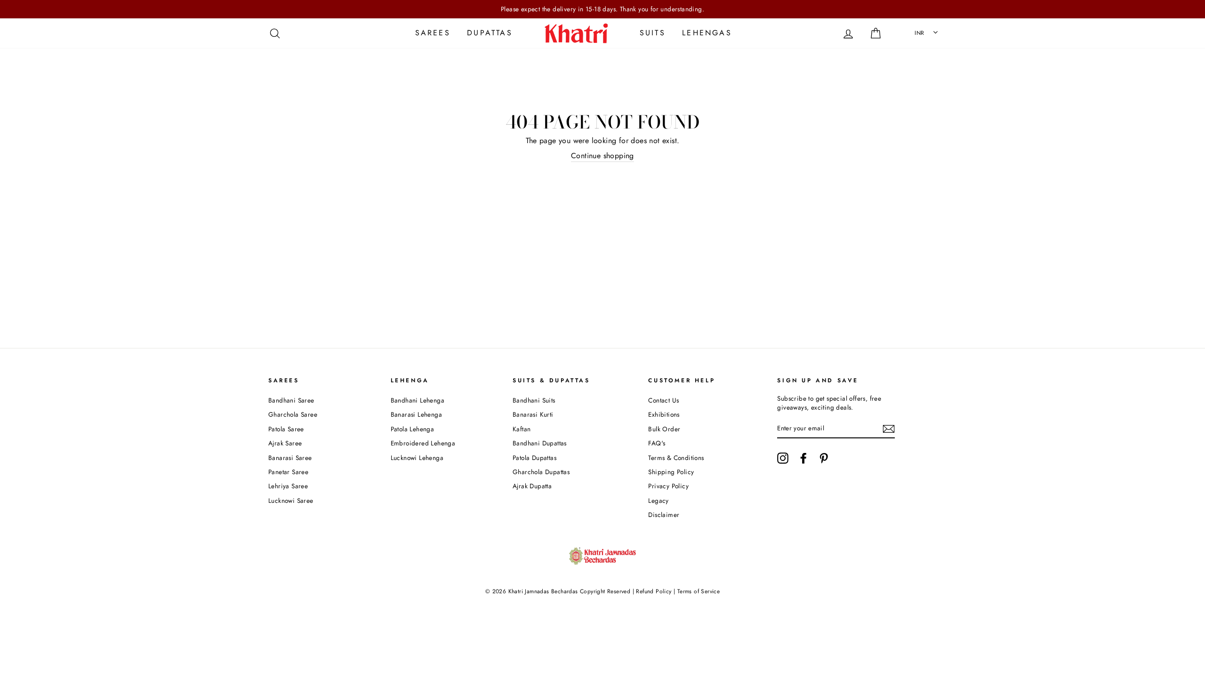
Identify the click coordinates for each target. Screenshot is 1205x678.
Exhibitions (663, 414)
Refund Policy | (655, 591)
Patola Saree (286, 429)
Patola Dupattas (534, 457)
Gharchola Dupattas (541, 471)
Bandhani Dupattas (540, 443)
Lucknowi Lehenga (417, 457)
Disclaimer (663, 514)
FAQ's (656, 443)
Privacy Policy (668, 486)
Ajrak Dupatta (532, 486)
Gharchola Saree (292, 414)
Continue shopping (602, 156)
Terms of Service (698, 591)
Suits (653, 32)
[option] (602, 9)
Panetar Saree (288, 471)
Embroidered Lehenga (423, 443)
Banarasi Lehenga (416, 414)
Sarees (432, 32)
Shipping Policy (671, 471)
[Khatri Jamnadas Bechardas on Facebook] (803, 458)
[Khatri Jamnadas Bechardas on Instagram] (782, 458)
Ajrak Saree (285, 443)
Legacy (658, 500)
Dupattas (490, 32)
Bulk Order (664, 429)
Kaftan (521, 429)
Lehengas (707, 32)
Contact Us (663, 400)
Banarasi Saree (290, 457)
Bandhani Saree (291, 400)
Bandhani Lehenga (417, 400)
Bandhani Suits (534, 400)
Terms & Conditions (676, 457)
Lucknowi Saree (290, 500)
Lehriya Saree (288, 486)
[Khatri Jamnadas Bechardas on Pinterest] (823, 458)
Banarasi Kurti (533, 414)
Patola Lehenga (412, 429)
